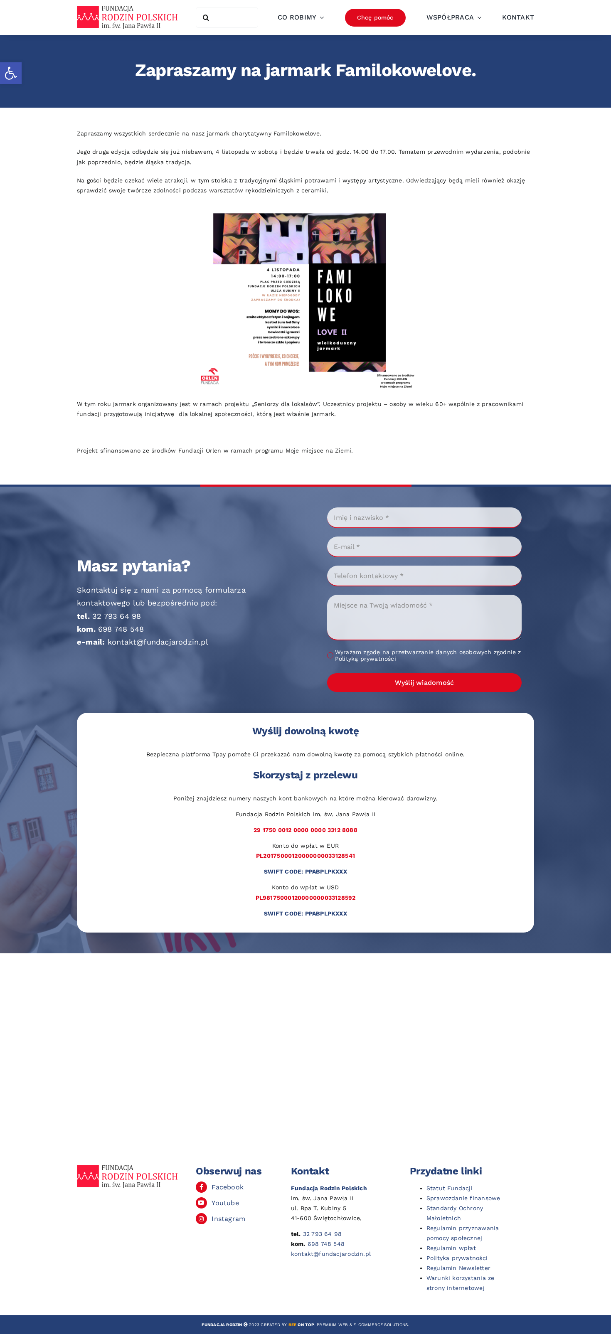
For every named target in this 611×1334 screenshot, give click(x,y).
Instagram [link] (228, 1219)
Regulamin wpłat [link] (451, 1248)
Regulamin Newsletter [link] (458, 1268)
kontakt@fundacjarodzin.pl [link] (158, 641)
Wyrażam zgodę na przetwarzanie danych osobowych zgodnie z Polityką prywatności (428, 655)
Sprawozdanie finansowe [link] (463, 1198)
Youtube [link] (225, 1203)
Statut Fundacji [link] (449, 1188)
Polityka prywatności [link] (457, 1258)
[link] (11, 73)
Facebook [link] (228, 1187)
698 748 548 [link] (121, 629)
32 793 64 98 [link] (116, 616)
